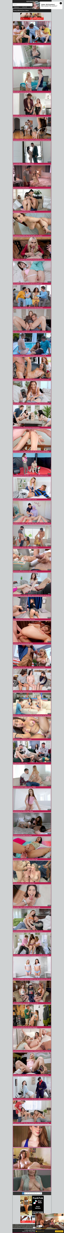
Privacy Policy (32, 1231)
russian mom (30, 1227)
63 (40, 1193)
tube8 (25, 1227)
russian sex (30, 1224)
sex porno (15, 1226)
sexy (29, 1226)
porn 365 (32, 1226)
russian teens (16, 1227)
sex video (15, 1224)
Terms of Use (25, 1231)
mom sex (25, 1224)
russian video (25, 1226)
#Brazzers (16, 7)
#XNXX (32, 7)
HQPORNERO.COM (32, 1)
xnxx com (21, 1227)
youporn (19, 1226)
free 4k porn (20, 1224)
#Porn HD (24, 7)
